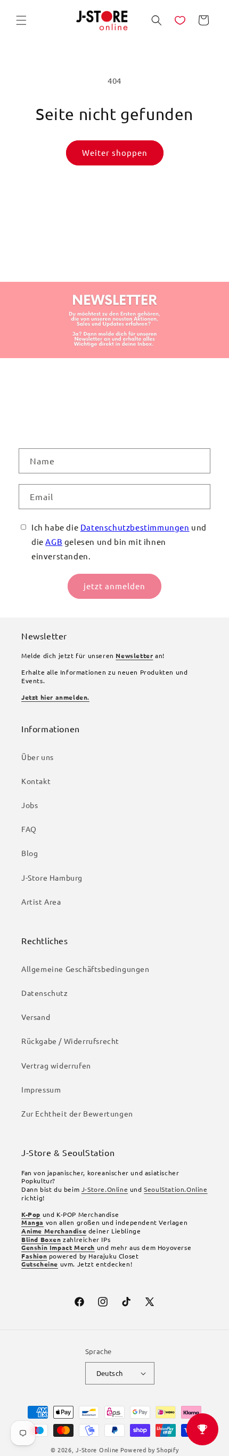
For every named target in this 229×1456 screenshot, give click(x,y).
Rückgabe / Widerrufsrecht (70, 1041)
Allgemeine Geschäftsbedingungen (85, 969)
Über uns (37, 757)
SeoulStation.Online (175, 1189)
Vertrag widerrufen (56, 1065)
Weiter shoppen (115, 152)
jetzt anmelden (114, 586)
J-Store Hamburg (52, 877)
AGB (53, 541)
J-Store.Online (104, 1189)
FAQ (29, 829)
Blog (29, 853)
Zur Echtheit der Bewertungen (77, 1113)
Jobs (29, 805)
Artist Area (41, 901)
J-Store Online (97, 1449)
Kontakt (36, 781)
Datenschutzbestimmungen (135, 527)
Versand (35, 1017)
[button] (21, 20)
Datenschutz (44, 993)
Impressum (41, 1089)
